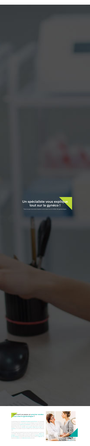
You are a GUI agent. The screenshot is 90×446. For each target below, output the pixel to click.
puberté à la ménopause (25, 424)
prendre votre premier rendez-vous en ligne (32, 427)
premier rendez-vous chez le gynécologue (28, 415)
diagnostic (40, 436)
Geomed (13, 428)
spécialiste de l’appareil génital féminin (29, 421)
